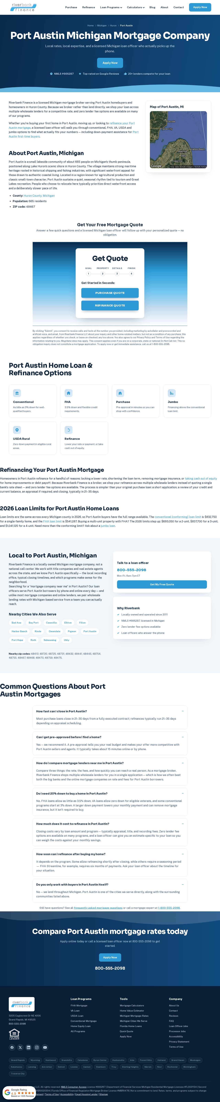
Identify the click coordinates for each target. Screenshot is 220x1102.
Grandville (67, 1060)
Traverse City (18, 1073)
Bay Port (33, 622)
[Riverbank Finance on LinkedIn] (28, 1047)
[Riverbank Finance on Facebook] (12, 1047)
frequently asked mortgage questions (98, 907)
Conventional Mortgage (84, 1021)
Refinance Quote (110, 305)
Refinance (88, 7)
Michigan (102, 25)
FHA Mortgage (79, 1005)
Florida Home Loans (131, 1026)
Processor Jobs (177, 1031)
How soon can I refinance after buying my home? (70, 854)
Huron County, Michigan (39, 195)
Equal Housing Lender (86, 1094)
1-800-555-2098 (169, 907)
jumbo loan (108, 526)
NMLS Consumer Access (73, 1087)
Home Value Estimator (132, 1010)
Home (90, 25)
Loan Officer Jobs (178, 1026)
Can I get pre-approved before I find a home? (68, 737)
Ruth (33, 640)
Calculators (134, 7)
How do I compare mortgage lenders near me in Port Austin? (80, 763)
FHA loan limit (52, 521)
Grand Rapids (18, 1060)
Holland (162, 1060)
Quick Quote (126, 1031)
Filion (82, 622)
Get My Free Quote (162, 584)
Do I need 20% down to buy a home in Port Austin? (71, 793)
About (164, 7)
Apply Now (200, 7)
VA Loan (75, 1010)
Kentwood (51, 1060)
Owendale (54, 631)
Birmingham (190, 1067)
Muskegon (195, 1060)
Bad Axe (16, 622)
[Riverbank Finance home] (23, 7)
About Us (174, 1005)
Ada (132, 1060)
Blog (152, 7)
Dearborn (101, 1067)
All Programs (78, 1031)
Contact (178, 7)
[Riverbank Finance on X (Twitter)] (20, 1047)
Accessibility (176, 1036)
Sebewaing (50, 640)
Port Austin (90, 631)
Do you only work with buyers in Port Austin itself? (72, 884)
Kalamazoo (16, 1067)
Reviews (173, 1015)
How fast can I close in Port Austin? (61, 711)
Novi (159, 1067)
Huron (113, 25)
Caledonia (83, 1060)
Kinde (38, 631)
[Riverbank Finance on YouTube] (45, 1047)
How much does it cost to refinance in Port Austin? (72, 824)
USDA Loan (77, 1015)
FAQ (171, 1021)
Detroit (61, 1067)
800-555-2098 (131, 570)
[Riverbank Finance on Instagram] (37, 1047)
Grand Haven (177, 1060)
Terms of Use (176, 1046)
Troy (113, 1067)
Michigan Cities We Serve (133, 1021)
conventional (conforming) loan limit (178, 517)
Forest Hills (146, 1060)
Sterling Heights (130, 1067)
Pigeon (72, 631)
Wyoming (35, 1060)
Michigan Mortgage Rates (134, 1015)
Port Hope (17, 640)
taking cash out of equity (201, 478)
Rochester (172, 1067)
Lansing (32, 1067)
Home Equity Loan (81, 1026)
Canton (86, 1067)
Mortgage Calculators (132, 1005)
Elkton (68, 622)
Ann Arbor (47, 1067)
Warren (147, 1067)
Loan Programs (109, 7)
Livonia (74, 1067)
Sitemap (103, 1094)
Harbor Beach (19, 631)
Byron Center (100, 1060)
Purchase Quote (110, 293)
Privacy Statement (179, 1041)
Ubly (66, 640)
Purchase (71, 7)
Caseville (51, 622)
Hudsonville (118, 1060)
